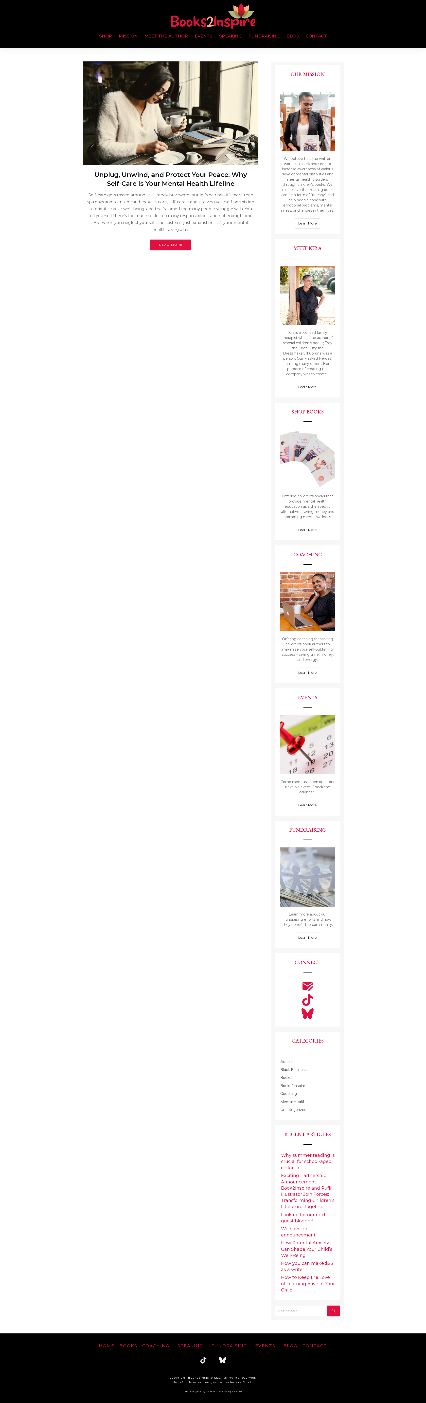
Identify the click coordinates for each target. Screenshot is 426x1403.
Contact (314, 1345)
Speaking (190, 1345)
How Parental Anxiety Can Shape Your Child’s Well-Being (306, 1249)
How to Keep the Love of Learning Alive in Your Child (308, 1283)
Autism (286, 1061)
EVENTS (265, 1345)
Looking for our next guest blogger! (303, 1218)
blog (290, 1345)
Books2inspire (292, 1085)
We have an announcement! (299, 1232)
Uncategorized (293, 1109)
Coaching (288, 1093)
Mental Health (292, 1101)
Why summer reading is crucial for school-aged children (308, 1161)
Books (285, 1077)
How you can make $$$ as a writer (307, 1266)
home (106, 1345)
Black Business (293, 1069)
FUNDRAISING (229, 1345)
